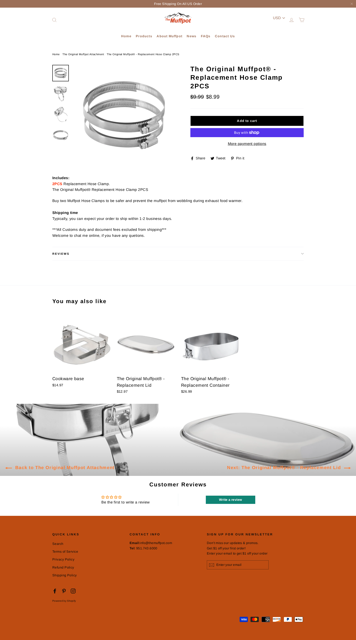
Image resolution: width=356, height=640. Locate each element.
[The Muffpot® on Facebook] (54, 591)
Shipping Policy (64, 575)
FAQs (206, 36)
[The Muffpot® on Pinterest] (63, 591)
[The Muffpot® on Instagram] (73, 591)
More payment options (247, 144)
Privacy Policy (63, 559)
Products (144, 36)
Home (126, 36)
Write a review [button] (230, 499)
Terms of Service (65, 551)
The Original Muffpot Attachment (83, 54)
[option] (124, 116)
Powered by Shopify (64, 600)
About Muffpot (169, 36)
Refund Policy (63, 567)
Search (57, 543)
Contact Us (225, 36)
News (191, 36)
